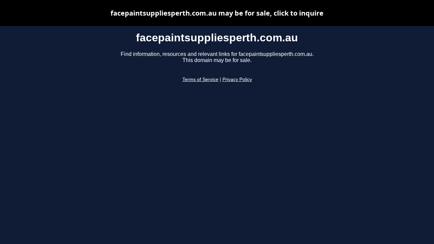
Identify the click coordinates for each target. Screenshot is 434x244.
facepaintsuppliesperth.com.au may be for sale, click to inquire (217, 13)
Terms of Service (200, 79)
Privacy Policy (237, 79)
